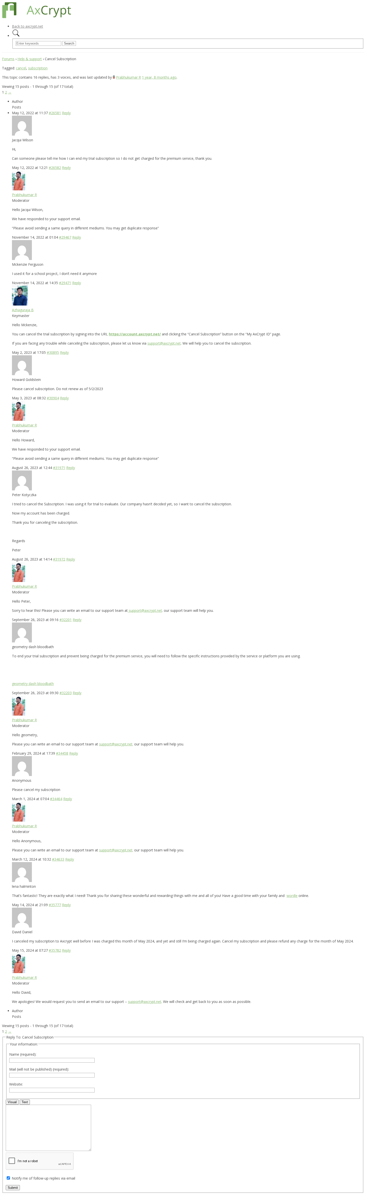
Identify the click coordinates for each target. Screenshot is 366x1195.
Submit (13, 1188)
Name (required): (22, 1054)
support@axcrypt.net (164, 343)
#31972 (59, 559)
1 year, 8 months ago (159, 77)
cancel (21, 68)
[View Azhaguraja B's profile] (20, 304)
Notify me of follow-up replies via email (43, 1178)
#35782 (55, 950)
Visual (12, 1102)
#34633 (58, 859)
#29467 (65, 237)
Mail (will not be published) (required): (39, 1069)
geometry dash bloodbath (33, 683)
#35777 (55, 904)
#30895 (53, 352)
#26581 (55, 112)
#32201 (66, 619)
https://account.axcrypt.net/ (135, 334)
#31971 (59, 467)
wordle (292, 895)
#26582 (55, 167)
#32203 (66, 692)
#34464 (56, 798)
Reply (66, 112)
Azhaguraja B (23, 310)
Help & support (29, 58)
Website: (16, 1084)
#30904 (53, 398)
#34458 (62, 753)
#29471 (65, 282)
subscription (38, 68)
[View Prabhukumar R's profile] (114, 77)
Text (25, 1102)
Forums (8, 58)
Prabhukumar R (128, 77)
